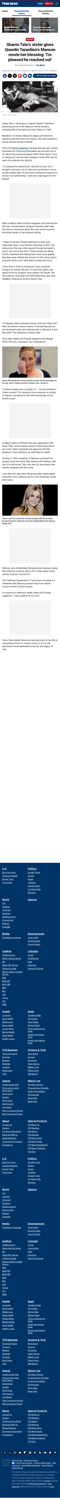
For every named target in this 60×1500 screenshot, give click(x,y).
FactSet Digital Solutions (37, 1484)
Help (54, 1463)
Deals (31, 1011)
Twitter (10, 76)
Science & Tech (37, 1050)
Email (30, 76)
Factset (47, 1481)
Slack (35, 1453)
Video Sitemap (17, 1468)
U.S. (4, 868)
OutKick (6, 951)
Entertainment (36, 933)
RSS (40, 1453)
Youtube (20, 1453)
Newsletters (45, 1453)
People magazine (19, 148)
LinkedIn (30, 1453)
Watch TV (48, 3)
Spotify (50, 1453)
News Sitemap (47, 1465)
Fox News (10, 3)
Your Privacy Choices (24, 1463)
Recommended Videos (22, 12)
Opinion (32, 899)
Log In (40, 3)
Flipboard (20, 76)
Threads (15, 76)
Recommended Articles (46, 12)
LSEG (52, 1487)
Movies (30, 39)
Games (6, 1080)
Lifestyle (33, 951)
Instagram (15, 1453)
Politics (32, 868)
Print (25, 76)
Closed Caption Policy (42, 1463)
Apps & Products (37, 1121)
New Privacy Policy (31, 1460)
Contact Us (16, 1465)
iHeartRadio (55, 1453)
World (5, 899)
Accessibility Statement (31, 1465)
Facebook (5, 76)
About (5, 1121)
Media (5, 933)
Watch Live (34, 1080)
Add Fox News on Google (46, 76)
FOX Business (10, 1050)
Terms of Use (17, 1460)
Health (6, 1011)
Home (5, 11)
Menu (56, 3)
